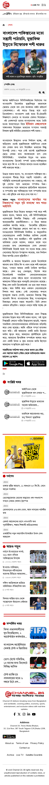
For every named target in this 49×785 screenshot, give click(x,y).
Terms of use (22, 743)
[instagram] (24, 714)
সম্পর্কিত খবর (14, 623)
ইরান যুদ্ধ (18, 14)
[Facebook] (15, 714)
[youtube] (34, 714)
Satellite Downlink (34, 755)
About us (9, 743)
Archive (10, 755)
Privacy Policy (37, 743)
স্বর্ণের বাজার (30, 14)
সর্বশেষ (10, 476)
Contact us (24, 747)
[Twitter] (19, 714)
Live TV (20, 755)
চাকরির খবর (42, 14)
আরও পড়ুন (13, 546)
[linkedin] (28, 714)
